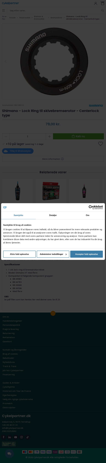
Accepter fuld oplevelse (86, 254)
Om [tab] (87, 215)
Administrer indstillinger (51, 254)
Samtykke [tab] (18, 215)
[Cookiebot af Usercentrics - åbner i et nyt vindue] (91, 207)
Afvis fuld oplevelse (19, 254)
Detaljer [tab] (53, 215)
